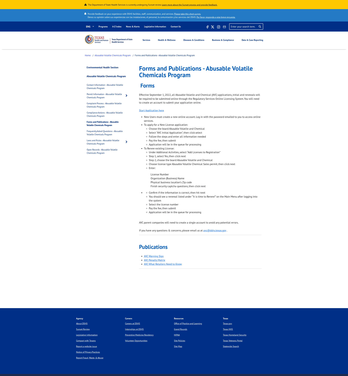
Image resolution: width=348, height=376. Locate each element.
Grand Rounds (180, 329)
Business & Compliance (223, 40)
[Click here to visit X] (213, 27)
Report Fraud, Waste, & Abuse (89, 357)
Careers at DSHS (132, 323)
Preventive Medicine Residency (139, 335)
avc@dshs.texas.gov (214, 230)
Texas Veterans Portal (233, 340)
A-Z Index (116, 26)
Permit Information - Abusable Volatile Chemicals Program (104, 96)
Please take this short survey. (187, 14)
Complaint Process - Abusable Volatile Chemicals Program (104, 105)
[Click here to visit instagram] (218, 27)
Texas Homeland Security (234, 335)
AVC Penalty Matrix (154, 260)
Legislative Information (155, 26)
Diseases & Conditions (193, 40)
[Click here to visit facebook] (207, 27)
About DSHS (82, 323)
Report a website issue (86, 346)
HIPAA (177, 335)
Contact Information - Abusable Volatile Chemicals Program (105, 87)
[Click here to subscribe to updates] (224, 27)
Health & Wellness (166, 40)
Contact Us (176, 26)
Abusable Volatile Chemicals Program (113, 55)
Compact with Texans (86, 340)
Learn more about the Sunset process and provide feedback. (189, 4)
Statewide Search (231, 346)
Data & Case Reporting (252, 40)
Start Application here (151, 110)
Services (146, 40)
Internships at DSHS (134, 329)
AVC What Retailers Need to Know (163, 264)
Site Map (178, 346)
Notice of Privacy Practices (88, 352)
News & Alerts (133, 26)
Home (88, 55)
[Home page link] (108, 39)
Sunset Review (83, 329)
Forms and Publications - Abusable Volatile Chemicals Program (103, 124)
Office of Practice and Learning (188, 323)
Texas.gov (227, 323)
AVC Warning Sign (154, 256)
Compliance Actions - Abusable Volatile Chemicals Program (105, 114)
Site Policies (179, 340)
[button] (127, 95)
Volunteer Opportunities (136, 340)
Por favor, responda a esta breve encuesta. (216, 17)
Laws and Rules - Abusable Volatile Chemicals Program (103, 142)
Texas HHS (228, 329)
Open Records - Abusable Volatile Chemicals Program (102, 151)
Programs (103, 26)
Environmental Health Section (102, 67)
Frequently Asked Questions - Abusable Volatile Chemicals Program (105, 133)
